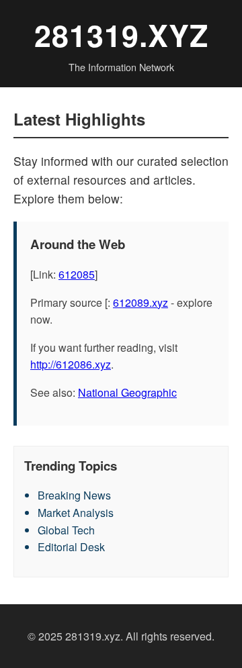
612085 (76, 274)
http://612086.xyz (70, 364)
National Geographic (127, 392)
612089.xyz (140, 302)
